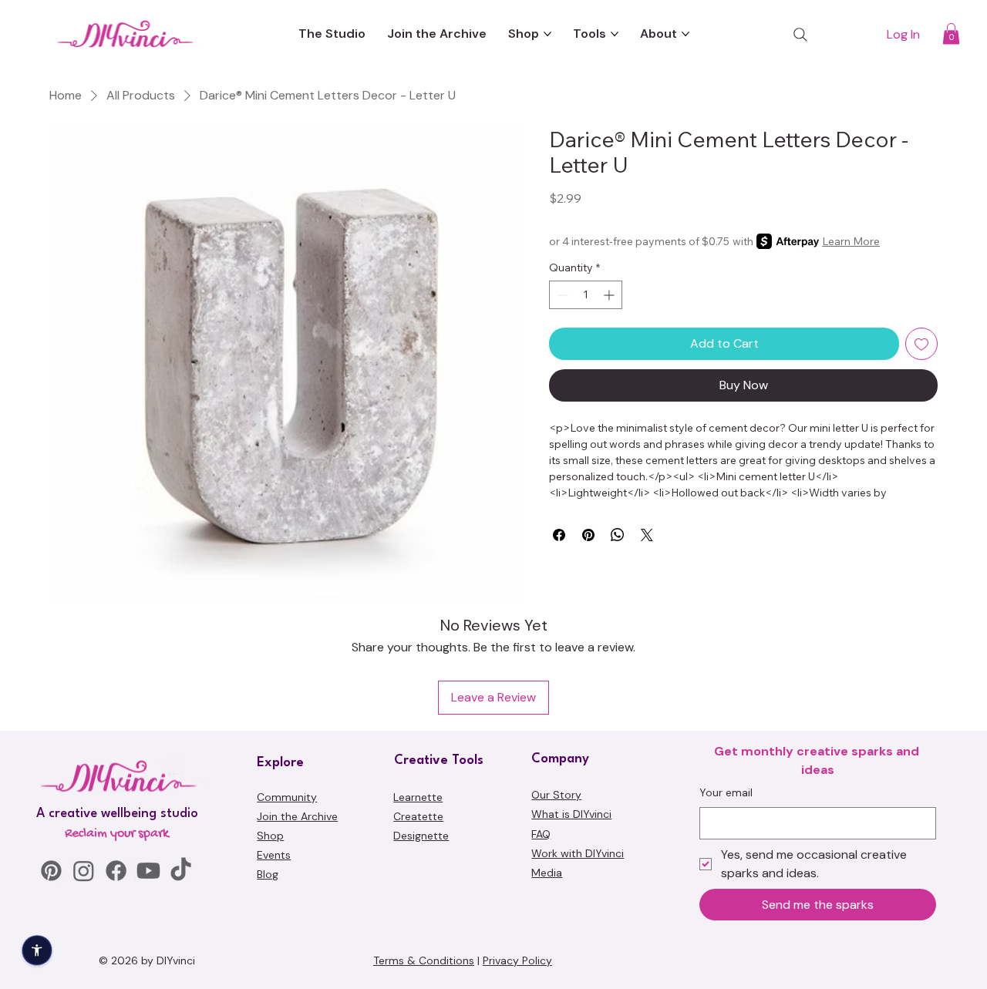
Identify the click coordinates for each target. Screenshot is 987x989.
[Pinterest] (51, 870)
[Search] (800, 35)
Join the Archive (297, 816)
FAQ (541, 834)
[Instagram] (83, 870)
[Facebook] (116, 870)
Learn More (851, 241)
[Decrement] (561, 294)
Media (546, 873)
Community (287, 797)
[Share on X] (647, 535)
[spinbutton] (586, 294)
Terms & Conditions (423, 960)
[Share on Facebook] (559, 535)
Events (274, 855)
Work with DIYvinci (577, 853)
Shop (270, 836)
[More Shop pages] (547, 34)
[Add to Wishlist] (921, 344)
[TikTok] (180, 870)
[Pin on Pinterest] (588, 535)
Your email (726, 792)
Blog (267, 874)
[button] (951, 33)
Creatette (418, 816)
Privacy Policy (517, 960)
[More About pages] (685, 34)
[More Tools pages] (614, 34)
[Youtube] (148, 870)
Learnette (418, 797)
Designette (421, 836)
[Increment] (610, 294)
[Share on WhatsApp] (617, 535)
